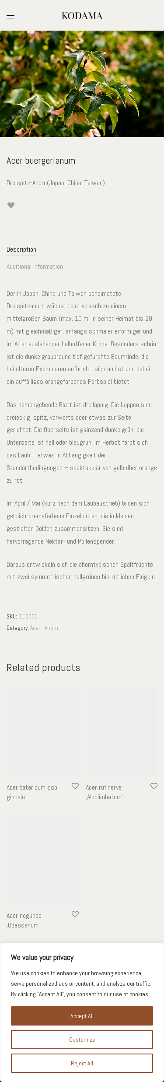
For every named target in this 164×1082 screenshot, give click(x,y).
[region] (82, 1012)
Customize (82, 1039)
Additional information (35, 266)
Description (21, 249)
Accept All (82, 1016)
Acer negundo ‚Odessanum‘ (24, 920)
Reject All (82, 1063)
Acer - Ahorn (44, 628)
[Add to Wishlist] (11, 205)
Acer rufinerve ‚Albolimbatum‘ (104, 792)
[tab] (82, 249)
